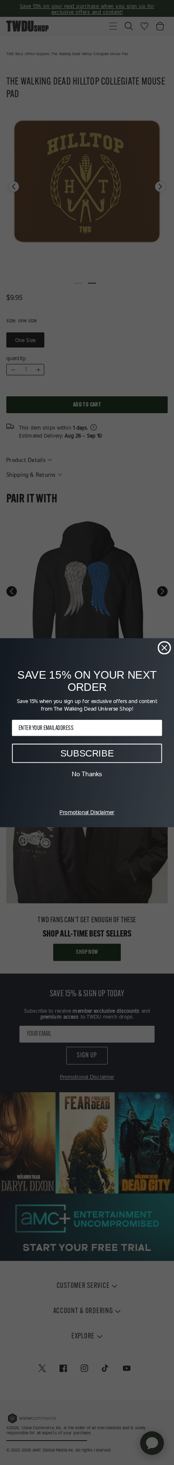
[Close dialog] (164, 647)
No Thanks (87, 773)
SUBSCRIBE (87, 753)
